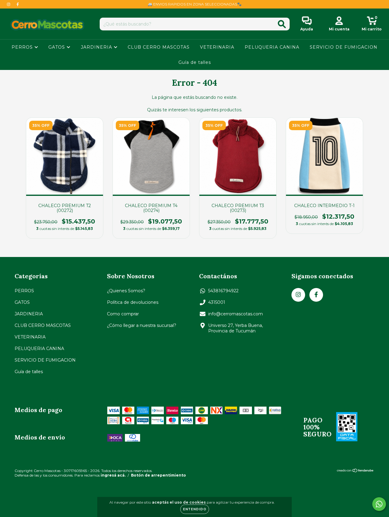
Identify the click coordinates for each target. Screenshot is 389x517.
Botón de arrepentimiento (158, 475)
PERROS (23, 47)
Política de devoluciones (132, 302)
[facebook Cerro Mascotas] (18, 4)
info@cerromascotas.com (235, 314)
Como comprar (123, 314)
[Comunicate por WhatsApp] (379, 504)
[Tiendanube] (355, 471)
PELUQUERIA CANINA (272, 47)
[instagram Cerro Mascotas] (9, 4)
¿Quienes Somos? (126, 290)
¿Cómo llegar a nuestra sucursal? (141, 325)
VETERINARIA (217, 47)
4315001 (216, 302)
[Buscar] (282, 24)
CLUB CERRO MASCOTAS (159, 47)
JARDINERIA (97, 47)
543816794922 (223, 290)
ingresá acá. (113, 475)
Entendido (194, 509)
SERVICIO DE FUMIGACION (343, 47)
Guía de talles (194, 62)
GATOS (57, 47)
